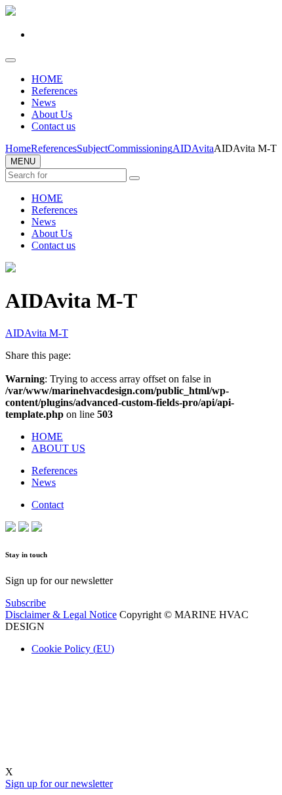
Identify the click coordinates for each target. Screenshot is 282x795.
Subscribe (25, 602)
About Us (51, 114)
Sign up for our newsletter (59, 783)
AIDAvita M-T (36, 333)
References (54, 90)
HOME (47, 78)
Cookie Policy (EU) (72, 648)
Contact (47, 504)
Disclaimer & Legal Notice (61, 614)
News (43, 102)
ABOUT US (58, 448)
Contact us (53, 126)
